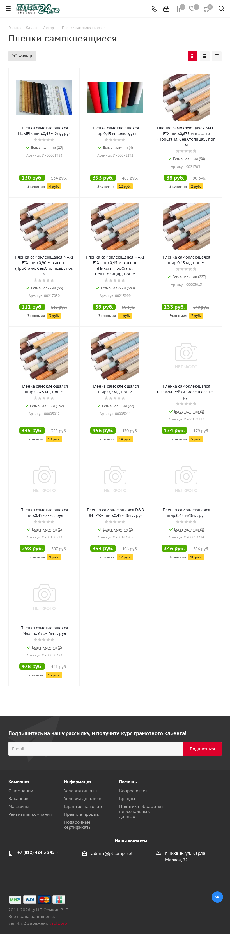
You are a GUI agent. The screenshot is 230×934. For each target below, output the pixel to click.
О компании (20, 790)
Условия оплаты (81, 790)
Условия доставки (82, 798)
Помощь (128, 781)
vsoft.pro (58, 923)
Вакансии (18, 798)
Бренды (127, 798)
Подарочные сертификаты (78, 824)
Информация (78, 781)
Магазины (18, 806)
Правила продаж (81, 814)
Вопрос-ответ (133, 790)
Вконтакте (217, 897)
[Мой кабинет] (166, 8)
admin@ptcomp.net (112, 853)
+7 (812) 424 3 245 (36, 852)
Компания (19, 781)
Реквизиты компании (30, 814)
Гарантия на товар (83, 806)
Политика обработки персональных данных (141, 811)
